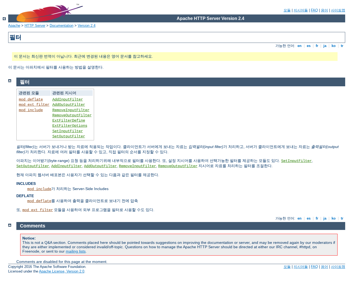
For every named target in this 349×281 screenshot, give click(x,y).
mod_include (31, 110)
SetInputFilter (67, 131)
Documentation (61, 25)
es (309, 46)
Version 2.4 (86, 25)
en (299, 46)
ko (333, 46)
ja (324, 46)
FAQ (314, 10)
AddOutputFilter (68, 104)
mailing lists (76, 251)
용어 (324, 10)
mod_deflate (31, 99)
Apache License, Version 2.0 (61, 271)
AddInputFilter (67, 99)
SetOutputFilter (68, 136)
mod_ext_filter (34, 104)
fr (317, 46)
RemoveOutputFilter (72, 115)
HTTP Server (35, 25)
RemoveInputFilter (70, 110)
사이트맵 (338, 10)
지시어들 (301, 10)
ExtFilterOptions (69, 125)
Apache (14, 25)
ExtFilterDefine (68, 120)
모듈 (287, 10)
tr (342, 46)
